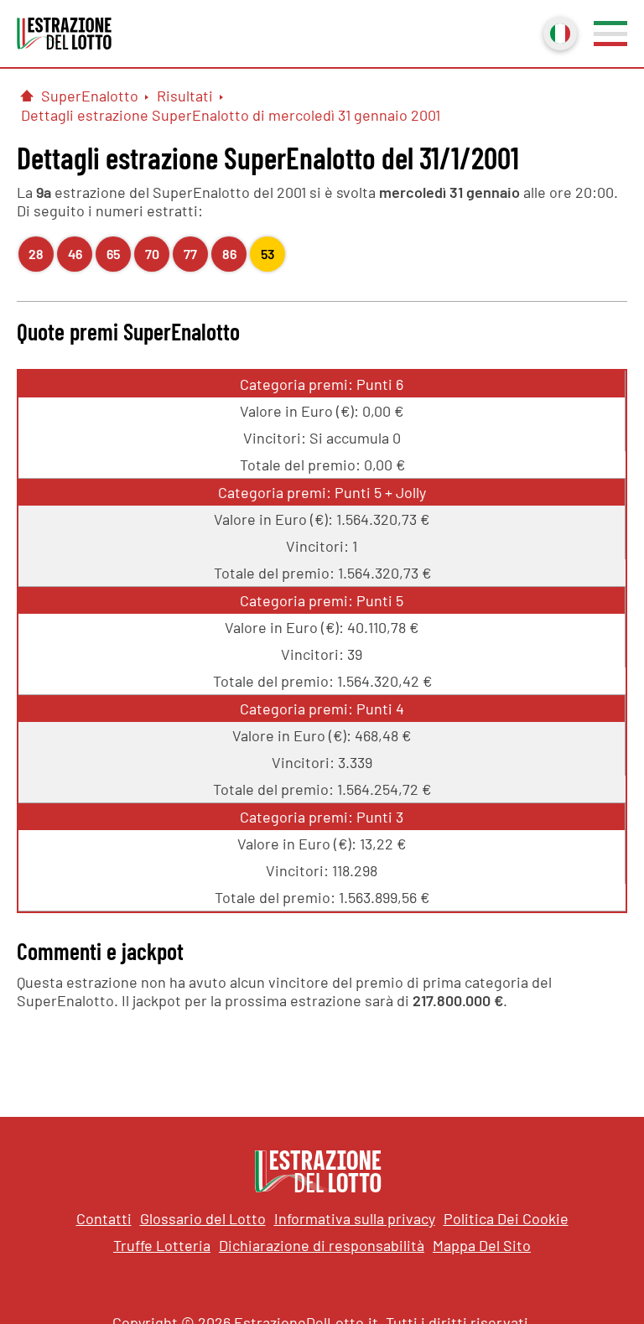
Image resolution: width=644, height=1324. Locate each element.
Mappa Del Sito (482, 1245)
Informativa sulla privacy (354, 1218)
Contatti (104, 1218)
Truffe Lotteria (161, 1245)
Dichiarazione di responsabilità (321, 1245)
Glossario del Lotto (203, 1218)
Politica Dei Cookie (506, 1218)
